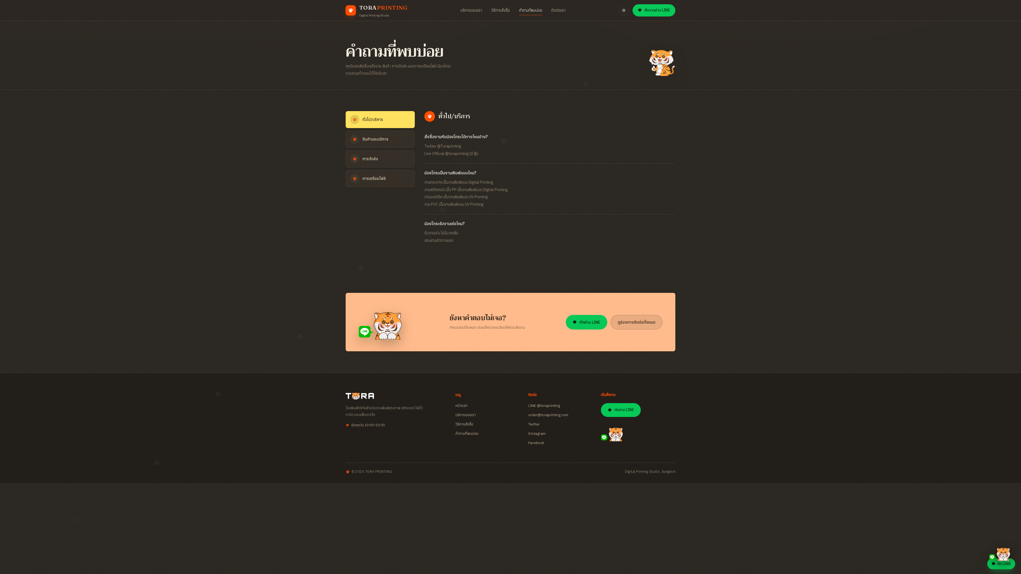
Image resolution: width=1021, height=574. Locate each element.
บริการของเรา (471, 10)
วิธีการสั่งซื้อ (500, 10)
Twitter (534, 424)
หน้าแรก (461, 405)
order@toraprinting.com (548, 414)
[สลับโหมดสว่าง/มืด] (624, 10)
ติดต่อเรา (558, 10)
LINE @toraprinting (544, 405)
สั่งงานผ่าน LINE (657, 10)
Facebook (536, 442)
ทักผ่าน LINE (589, 322)
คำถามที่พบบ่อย (530, 10)
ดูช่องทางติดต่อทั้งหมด (636, 322)
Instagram (537, 433)
